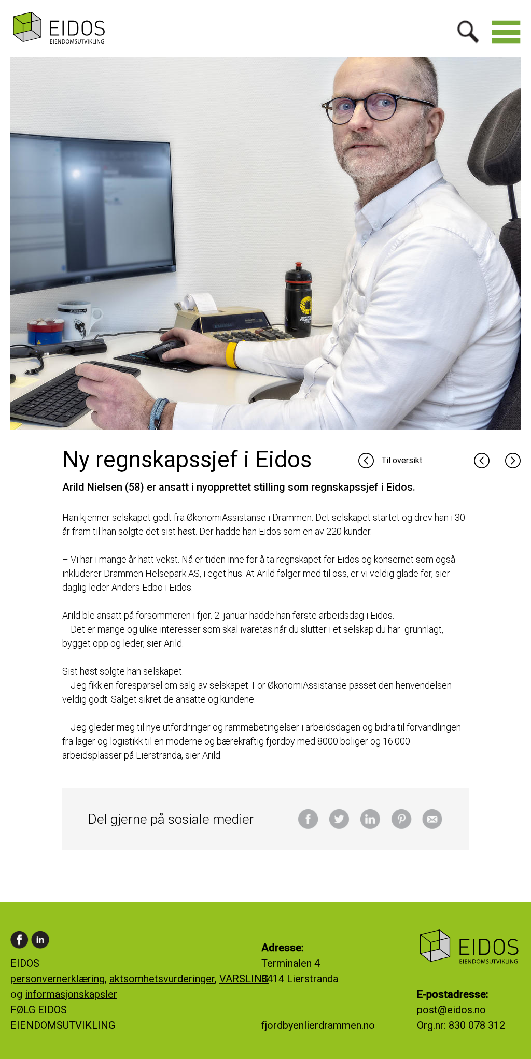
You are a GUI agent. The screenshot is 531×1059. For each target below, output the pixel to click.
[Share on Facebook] (308, 827)
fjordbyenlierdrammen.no (318, 1025)
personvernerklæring (57, 978)
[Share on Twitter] (339, 827)
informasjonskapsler (71, 994)
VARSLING (244, 978)
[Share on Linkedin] (370, 827)
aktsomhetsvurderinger (162, 978)
